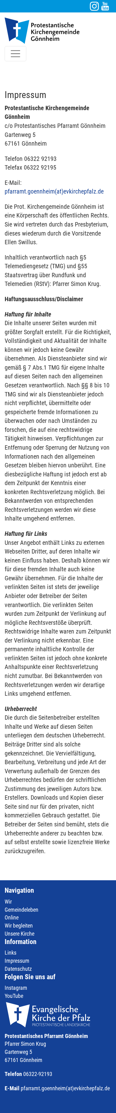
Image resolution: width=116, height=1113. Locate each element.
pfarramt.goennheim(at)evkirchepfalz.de (54, 191)
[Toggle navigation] (15, 54)
